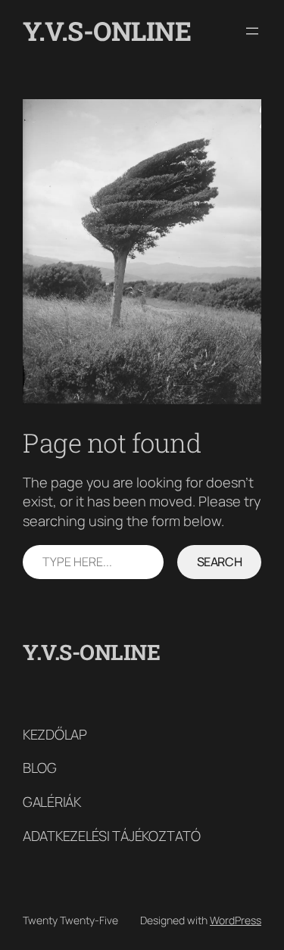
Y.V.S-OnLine (107, 31)
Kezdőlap (55, 734)
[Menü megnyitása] (252, 31)
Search (219, 561)
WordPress (235, 920)
